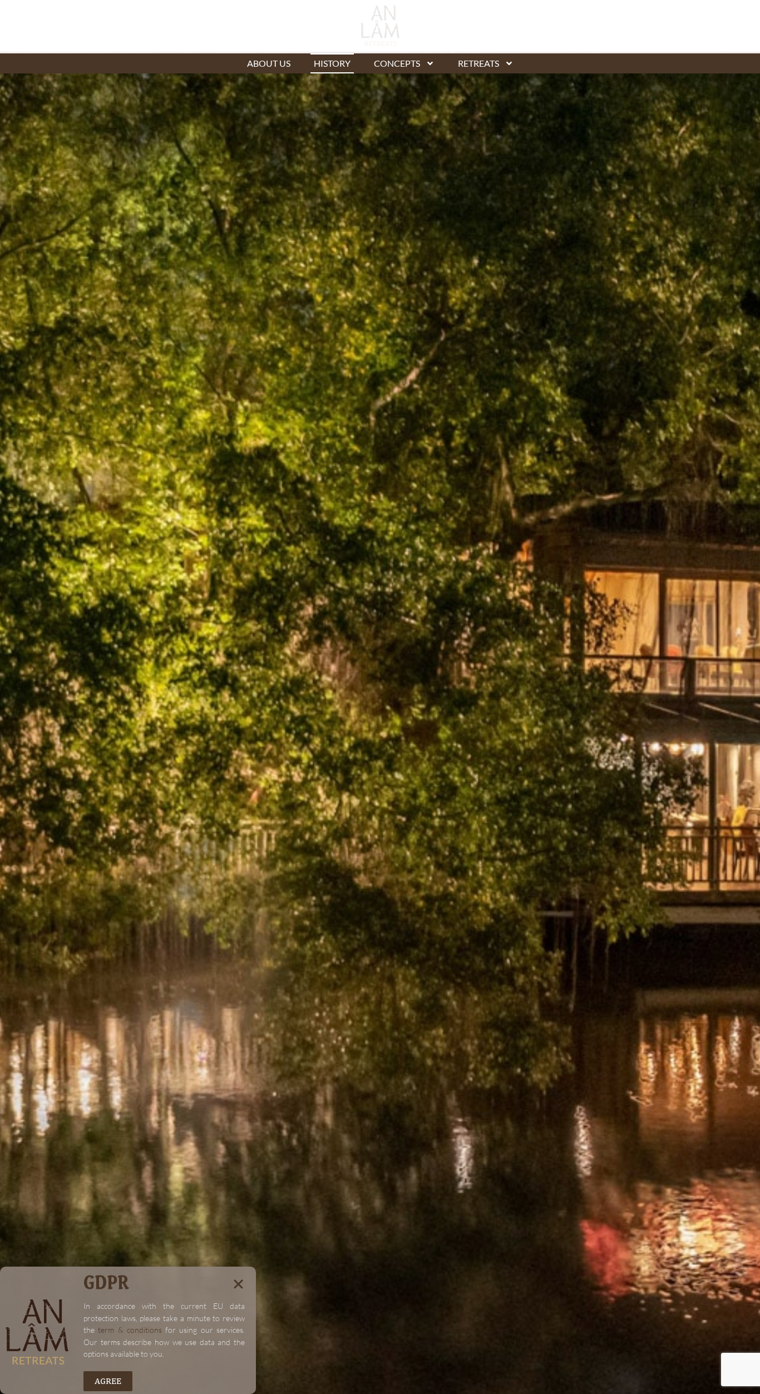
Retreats (478, 63)
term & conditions (130, 1329)
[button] (238, 1284)
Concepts (397, 63)
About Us (268, 63)
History (332, 63)
